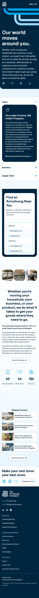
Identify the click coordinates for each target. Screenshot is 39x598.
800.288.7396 (11, 501)
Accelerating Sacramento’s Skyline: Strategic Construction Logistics (23, 427)
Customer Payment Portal (10, 569)
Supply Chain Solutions (9, 527)
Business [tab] (6, 167)
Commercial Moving (8, 519)
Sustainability (6, 552)
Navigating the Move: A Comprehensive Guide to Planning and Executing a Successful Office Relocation (24, 418)
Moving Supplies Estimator (10, 544)
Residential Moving (8, 523)
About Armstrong (18, 360)
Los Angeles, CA (15, 246)
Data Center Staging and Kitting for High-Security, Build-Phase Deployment (23, 437)
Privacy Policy (6, 577)
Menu (31, 4)
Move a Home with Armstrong (17, 156)
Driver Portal (6, 565)
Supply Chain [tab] (8, 176)
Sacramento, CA (15, 251)
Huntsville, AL (14, 236)
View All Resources (18, 458)
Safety (4, 548)
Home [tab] (5, 102)
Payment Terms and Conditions (12, 580)
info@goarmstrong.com (14, 504)
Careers (4, 561)
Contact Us (27, 481)
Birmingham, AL (15, 231)
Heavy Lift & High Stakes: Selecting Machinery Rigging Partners (24, 448)
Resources (5, 540)
